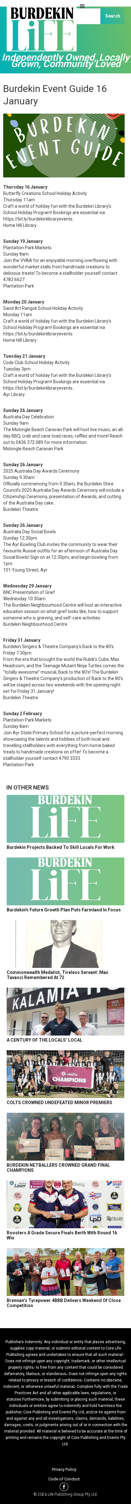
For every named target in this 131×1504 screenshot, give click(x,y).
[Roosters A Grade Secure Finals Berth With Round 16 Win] (65, 1204)
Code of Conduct (64, 1479)
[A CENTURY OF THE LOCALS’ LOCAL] (65, 1012)
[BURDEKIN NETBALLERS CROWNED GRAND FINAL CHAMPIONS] (65, 1137)
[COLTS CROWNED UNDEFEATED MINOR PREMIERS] (65, 1074)
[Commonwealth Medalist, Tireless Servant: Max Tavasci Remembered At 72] (65, 944)
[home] (40, 32)
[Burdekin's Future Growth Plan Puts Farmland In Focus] (65, 881)
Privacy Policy (64, 1469)
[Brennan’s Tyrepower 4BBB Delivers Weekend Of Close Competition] (65, 1272)
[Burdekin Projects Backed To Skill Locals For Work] (65, 819)
